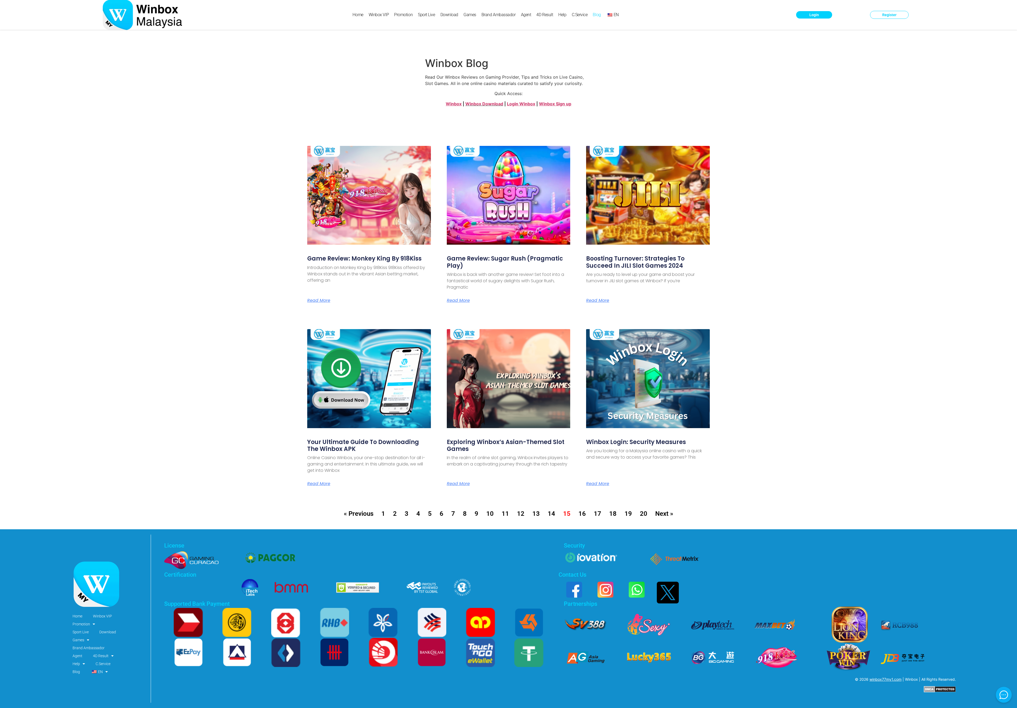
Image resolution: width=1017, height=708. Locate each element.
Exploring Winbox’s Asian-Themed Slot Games (505, 445)
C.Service (580, 14)
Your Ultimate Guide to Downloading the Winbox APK (363, 445)
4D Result (544, 14)
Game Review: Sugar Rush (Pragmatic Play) (505, 262)
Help (562, 14)
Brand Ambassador (498, 14)
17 (597, 513)
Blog (597, 14)
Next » (664, 513)
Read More (318, 300)
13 (536, 513)
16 (582, 513)
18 (613, 513)
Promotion (403, 14)
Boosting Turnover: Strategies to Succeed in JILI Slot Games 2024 (635, 262)
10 (490, 513)
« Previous (358, 513)
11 (505, 513)
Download (449, 14)
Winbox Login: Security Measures (636, 442)
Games (469, 14)
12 (520, 513)
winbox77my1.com (885, 679)
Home (358, 14)
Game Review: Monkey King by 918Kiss (364, 258)
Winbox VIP (379, 14)
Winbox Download (484, 103)
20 (643, 513)
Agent (526, 14)
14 (551, 513)
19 (628, 513)
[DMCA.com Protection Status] (940, 691)
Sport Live (426, 14)
